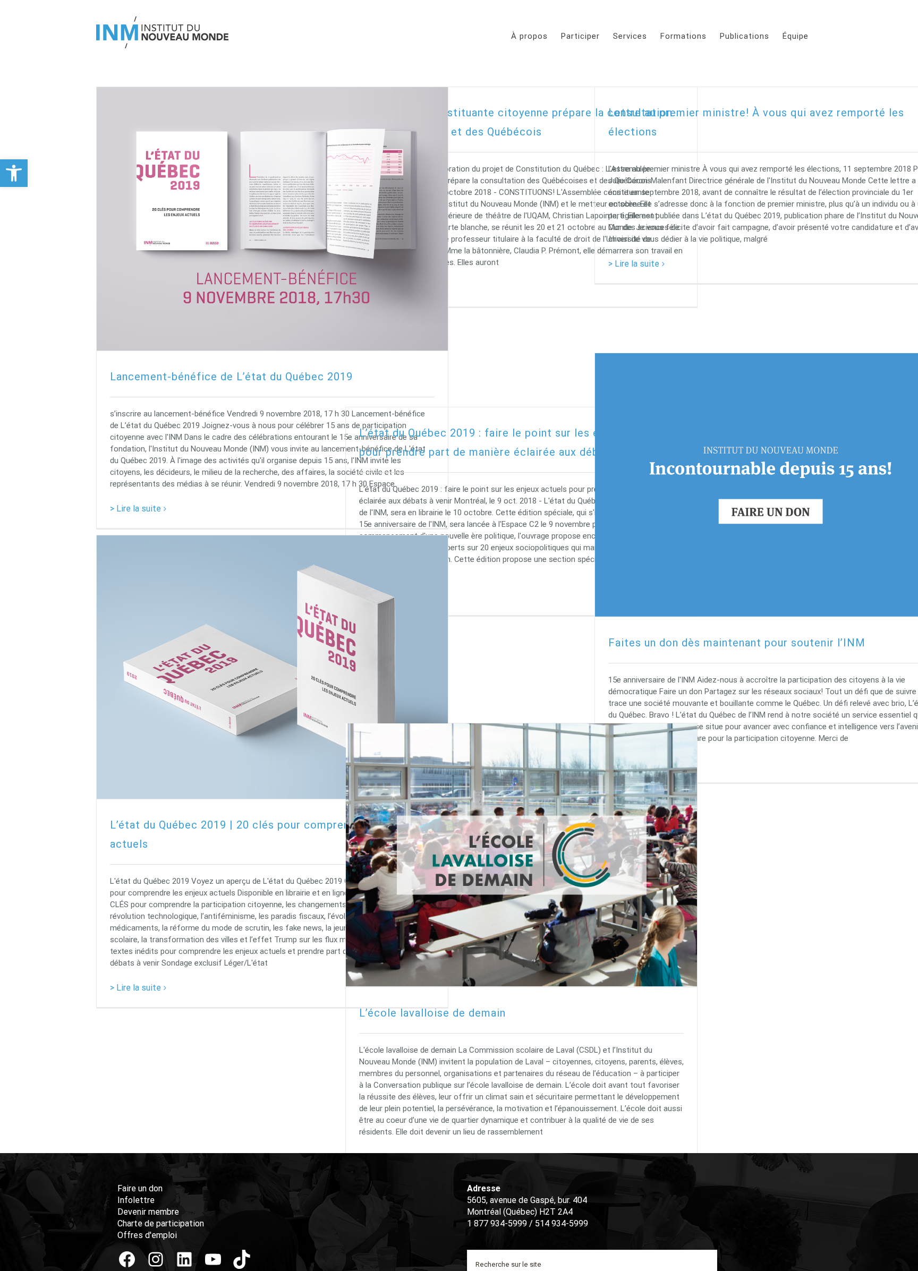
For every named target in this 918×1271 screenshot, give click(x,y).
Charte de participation (160, 1223)
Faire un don (140, 1188)
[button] (14, 173)
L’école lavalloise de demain (432, 1012)
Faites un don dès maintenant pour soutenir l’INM (736, 642)
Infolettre (136, 1200)
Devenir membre (148, 1212)
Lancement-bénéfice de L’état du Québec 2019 (231, 376)
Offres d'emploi (147, 1235)
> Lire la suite (135, 509)
